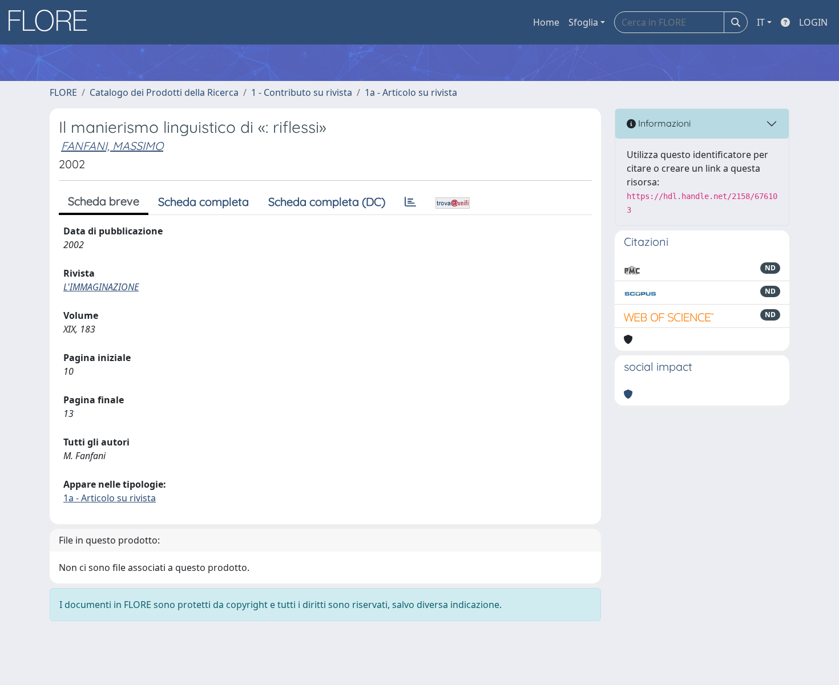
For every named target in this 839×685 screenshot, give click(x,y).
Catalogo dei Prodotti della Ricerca (164, 92)
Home (546, 22)
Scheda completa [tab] (203, 201)
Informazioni (663, 123)
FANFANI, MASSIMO (112, 146)
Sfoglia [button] (583, 22)
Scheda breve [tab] (103, 201)
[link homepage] (52, 22)
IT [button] (761, 22)
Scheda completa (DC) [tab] (326, 201)
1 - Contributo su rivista (301, 92)
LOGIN (813, 22)
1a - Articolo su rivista (411, 92)
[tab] (410, 202)
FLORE (63, 92)
